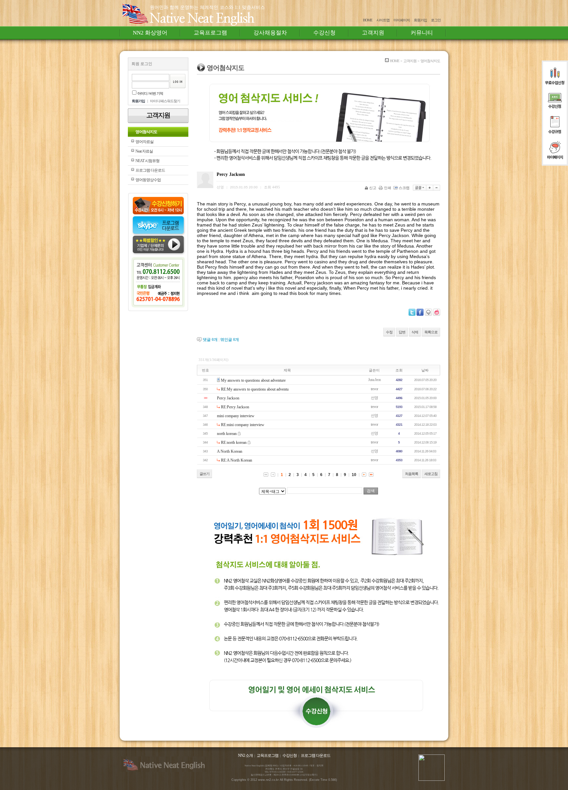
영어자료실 (144, 141)
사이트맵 (383, 20)
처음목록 (411, 474)
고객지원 (373, 33)
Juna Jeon (374, 379)
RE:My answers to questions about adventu (255, 389)
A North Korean (229, 451)
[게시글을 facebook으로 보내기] (420, 312)
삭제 (415, 332)
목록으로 (431, 332)
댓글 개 (210, 339)
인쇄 (387, 188)
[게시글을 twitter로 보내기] (412, 312)
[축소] (436, 188)
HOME (367, 20)
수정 (389, 332)
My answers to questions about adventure (253, 380)
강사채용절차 (270, 33)
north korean (227, 433)
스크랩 (404, 188)
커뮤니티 (422, 33)
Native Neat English (202, 18)
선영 (374, 397)
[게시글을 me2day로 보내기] (428, 312)
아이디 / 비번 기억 (150, 93)
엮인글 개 (229, 339)
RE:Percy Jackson (235, 407)
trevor (374, 389)
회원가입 (420, 20)
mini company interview (235, 416)
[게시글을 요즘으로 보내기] (436, 312)
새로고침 (431, 474)
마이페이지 (401, 20)
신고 (372, 188)
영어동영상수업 (148, 180)
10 (354, 474)
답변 (402, 332)
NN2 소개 (245, 755)
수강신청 (324, 33)
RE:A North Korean (236, 460)
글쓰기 (204, 474)
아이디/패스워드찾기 (165, 101)
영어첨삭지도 (146, 132)
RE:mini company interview (242, 424)
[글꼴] (419, 188)
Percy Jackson (228, 398)
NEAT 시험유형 (147, 160)
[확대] (429, 188)
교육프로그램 (210, 33)
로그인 (436, 20)
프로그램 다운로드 (150, 170)
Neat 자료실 (144, 151)
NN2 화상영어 (150, 33)
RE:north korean (234, 442)
